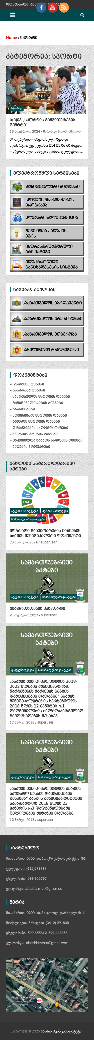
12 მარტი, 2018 (22, 722)
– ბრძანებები (22, 409)
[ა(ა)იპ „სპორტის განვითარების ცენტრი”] (46, 90)
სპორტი (16, 108)
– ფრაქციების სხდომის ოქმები (39, 428)
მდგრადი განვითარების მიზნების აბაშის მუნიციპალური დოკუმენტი (45, 533)
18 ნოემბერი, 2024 (25, 131)
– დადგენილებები (27, 384)
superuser (49, 542)
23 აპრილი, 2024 (24, 542)
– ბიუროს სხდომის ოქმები (35, 421)
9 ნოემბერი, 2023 (24, 615)
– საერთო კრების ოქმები (34, 434)
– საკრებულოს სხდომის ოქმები (40, 396)
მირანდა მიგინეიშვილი (62, 131)
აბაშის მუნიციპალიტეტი (61, 1031)
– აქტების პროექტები (30, 447)
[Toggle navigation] (12, 15)
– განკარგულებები (27, 390)
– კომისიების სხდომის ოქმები (38, 415)
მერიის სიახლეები (55, 511)
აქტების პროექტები (24, 511)
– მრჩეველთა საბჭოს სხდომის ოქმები (46, 440)
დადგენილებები (22, 670)
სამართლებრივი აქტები (28, 519)
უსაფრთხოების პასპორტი (37, 608)
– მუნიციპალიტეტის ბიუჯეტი (36, 403)
